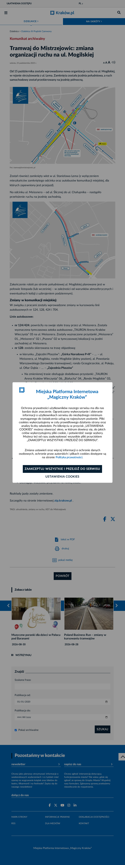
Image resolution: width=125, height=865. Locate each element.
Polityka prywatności (69, 457)
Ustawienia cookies (62, 476)
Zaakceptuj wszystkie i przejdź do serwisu (62, 469)
